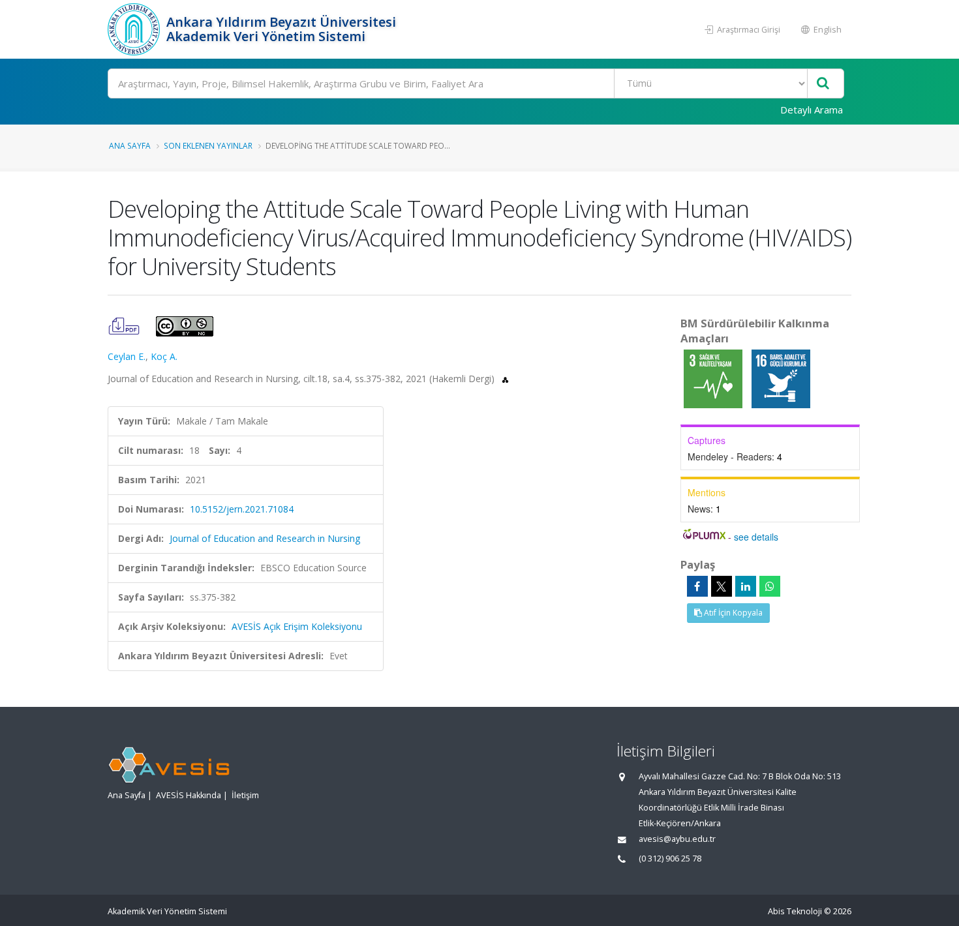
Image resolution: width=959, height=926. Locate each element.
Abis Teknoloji (795, 911)
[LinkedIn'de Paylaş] (745, 586)
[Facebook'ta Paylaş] (697, 586)
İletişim (245, 795)
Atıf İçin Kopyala (732, 612)
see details (756, 536)
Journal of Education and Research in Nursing (265, 538)
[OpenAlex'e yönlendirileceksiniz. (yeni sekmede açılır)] (505, 378)
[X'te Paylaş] (721, 586)
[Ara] (823, 83)
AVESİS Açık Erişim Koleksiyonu (297, 626)
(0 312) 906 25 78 (670, 858)
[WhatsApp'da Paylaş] (769, 586)
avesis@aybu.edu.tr (677, 838)
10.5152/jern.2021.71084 (242, 509)
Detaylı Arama (811, 109)
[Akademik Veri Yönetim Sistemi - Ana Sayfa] (135, 29)
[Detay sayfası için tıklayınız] (714, 378)
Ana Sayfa (130, 145)
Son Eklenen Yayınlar (208, 145)
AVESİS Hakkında (188, 795)
